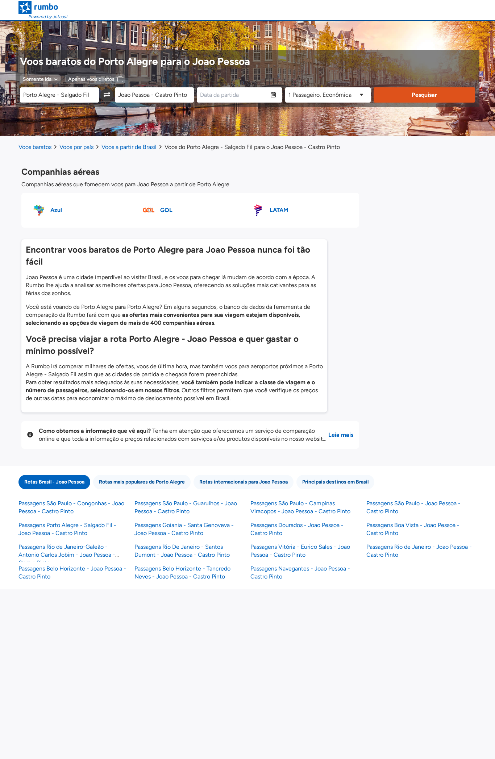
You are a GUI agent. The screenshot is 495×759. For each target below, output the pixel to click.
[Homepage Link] (43, 7)
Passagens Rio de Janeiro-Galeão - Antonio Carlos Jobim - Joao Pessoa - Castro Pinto (66, 554)
